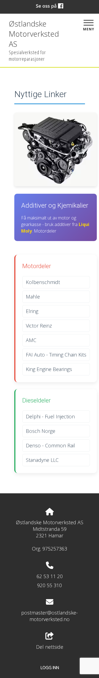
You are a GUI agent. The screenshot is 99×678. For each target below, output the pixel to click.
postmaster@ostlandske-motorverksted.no (49, 615)
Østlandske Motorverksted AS (34, 34)
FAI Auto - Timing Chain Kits (56, 354)
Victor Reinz (39, 325)
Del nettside (49, 647)
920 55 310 (49, 585)
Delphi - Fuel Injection (50, 416)
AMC (31, 340)
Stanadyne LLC (42, 460)
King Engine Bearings (49, 369)
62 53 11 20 (50, 576)
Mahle (33, 296)
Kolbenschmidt (43, 282)
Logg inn (49, 667)
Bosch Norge (40, 431)
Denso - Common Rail (50, 445)
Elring (32, 311)
